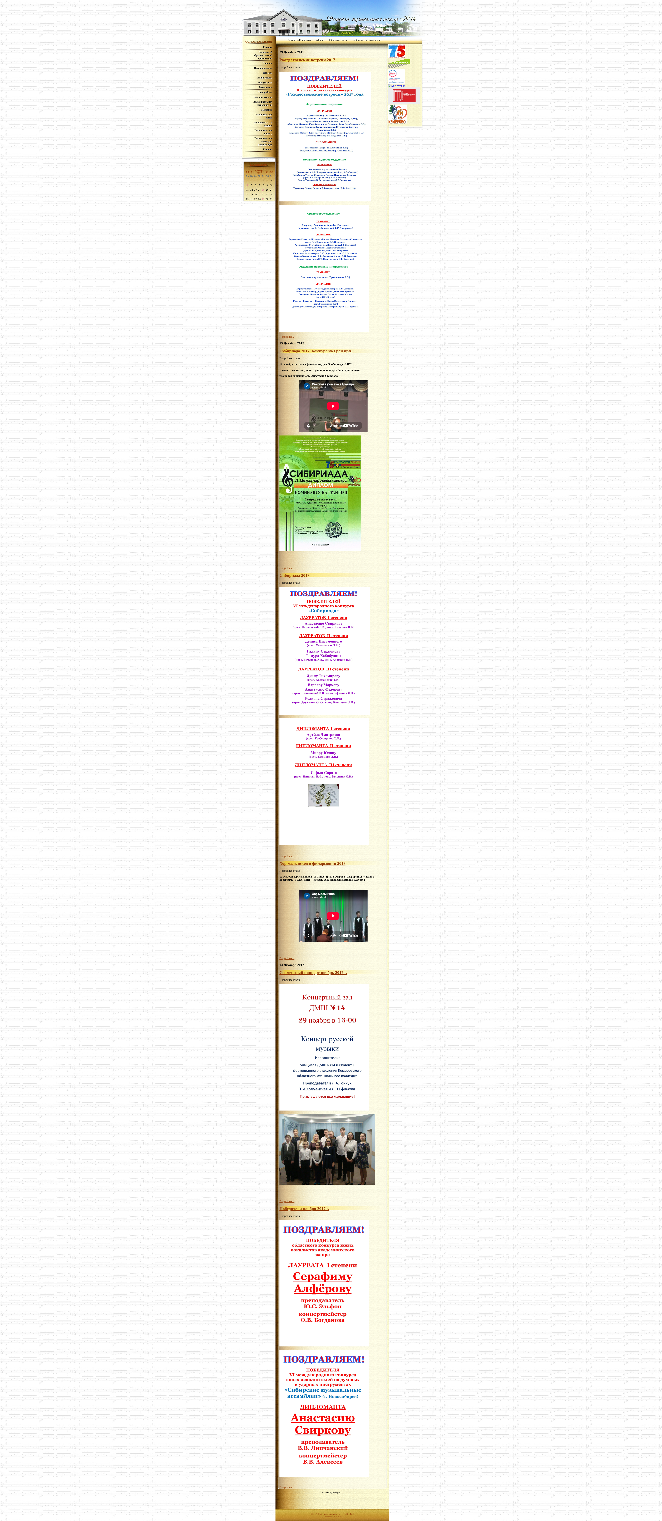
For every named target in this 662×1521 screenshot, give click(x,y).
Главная (267, 47)
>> (271, 172)
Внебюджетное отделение (366, 40)
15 (263, 190)
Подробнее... (286, 336)
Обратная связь (338, 40)
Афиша (320, 40)
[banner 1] (399, 67)
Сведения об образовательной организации (263, 55)
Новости (267, 73)
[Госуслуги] (396, 82)
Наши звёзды (264, 77)
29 (263, 199)
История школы (263, 68)
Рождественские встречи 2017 (307, 60)
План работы (265, 92)
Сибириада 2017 (294, 575)
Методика (266, 109)
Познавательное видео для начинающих (263, 141)
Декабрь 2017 (259, 172)
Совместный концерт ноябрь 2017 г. (313, 972)
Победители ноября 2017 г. (304, 1208)
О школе (267, 63)
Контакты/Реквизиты (299, 40)
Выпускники (265, 82)
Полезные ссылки (262, 97)
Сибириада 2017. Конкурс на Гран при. (315, 351)
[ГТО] (404, 102)
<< (247, 172)
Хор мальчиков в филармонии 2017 (312, 863)
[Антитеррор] (396, 85)
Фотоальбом (265, 87)
